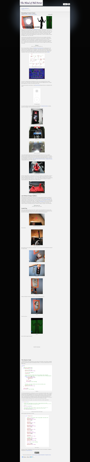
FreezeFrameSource (29, 450)
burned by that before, (47, 199)
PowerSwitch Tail (42, 201)
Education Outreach (28, 14)
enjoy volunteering (34, 29)
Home (65, 4)
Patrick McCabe (37, 85)
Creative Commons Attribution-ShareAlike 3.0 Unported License (41, 454)
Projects (33, 14)
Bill (35, 14)
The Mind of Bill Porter (25, 8)
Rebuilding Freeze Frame (28, 13)
